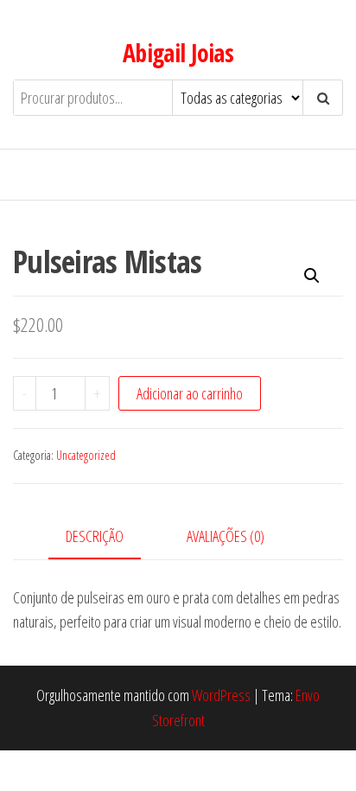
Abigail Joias (178, 52)
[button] (311, 275)
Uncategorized (86, 455)
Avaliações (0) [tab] (225, 536)
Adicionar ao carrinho (190, 393)
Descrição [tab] (95, 536)
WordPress (221, 695)
